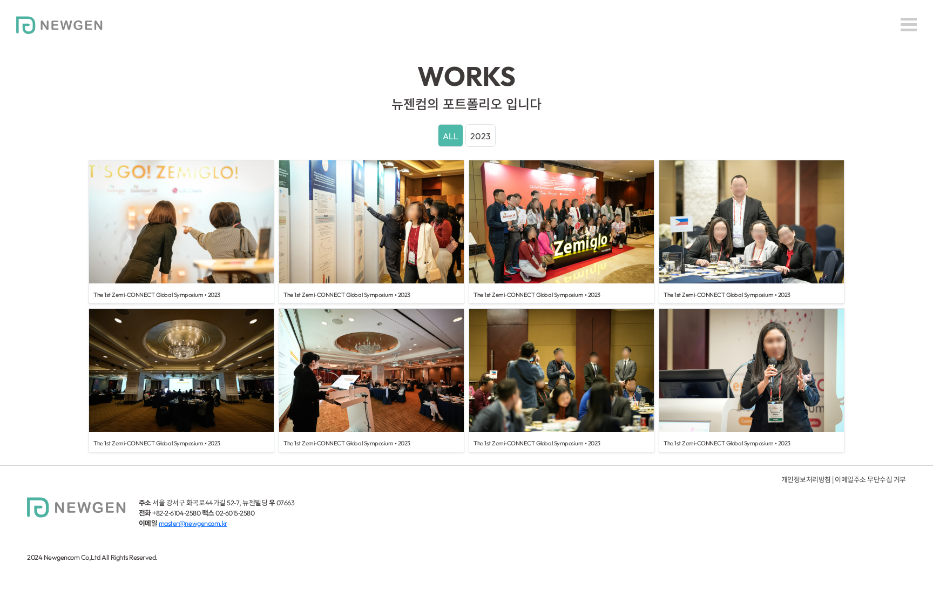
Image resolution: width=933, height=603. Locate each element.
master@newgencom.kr (193, 523)
